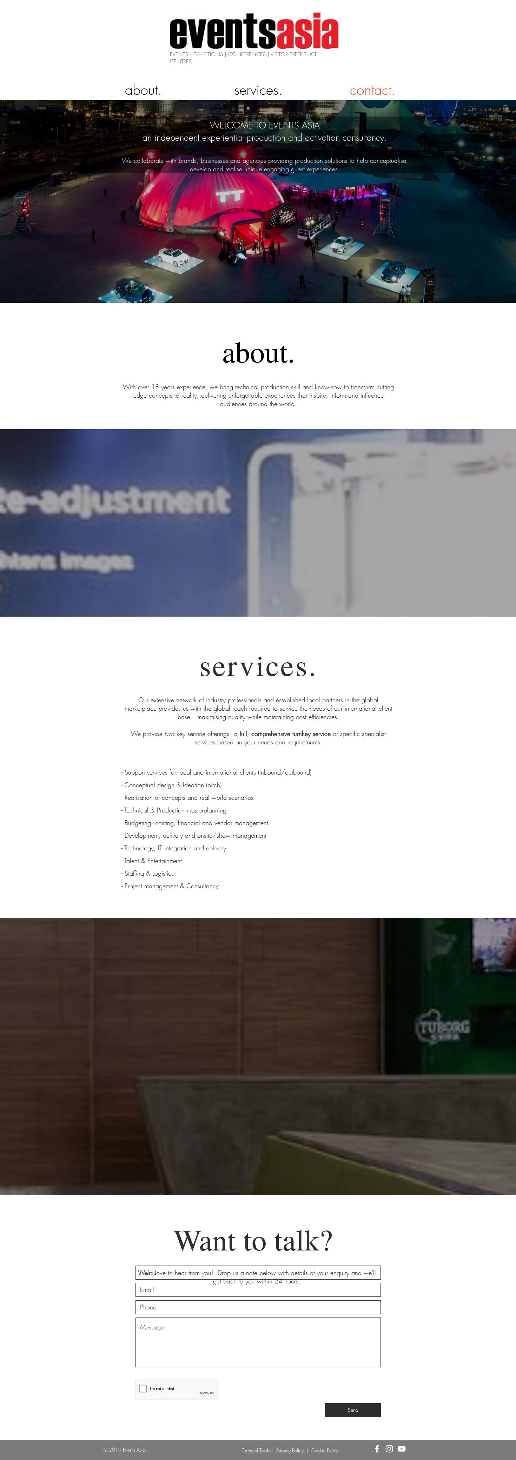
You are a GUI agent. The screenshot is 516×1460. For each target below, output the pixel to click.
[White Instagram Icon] (389, 1449)
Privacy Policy (290, 1450)
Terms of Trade (256, 1450)
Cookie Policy (324, 1450)
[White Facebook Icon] (377, 1449)
